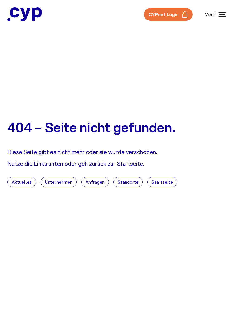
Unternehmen (59, 182)
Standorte (128, 182)
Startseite (162, 182)
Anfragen (95, 182)
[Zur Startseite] (24, 14)
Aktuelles (22, 182)
